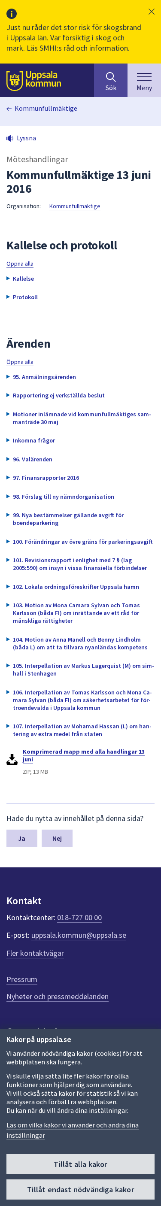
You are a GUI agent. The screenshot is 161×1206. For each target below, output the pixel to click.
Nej (57, 838)
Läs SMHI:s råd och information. (78, 48)
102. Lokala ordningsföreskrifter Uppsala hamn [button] (76, 587)
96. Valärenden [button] (32, 459)
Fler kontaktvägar (35, 953)
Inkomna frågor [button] (34, 440)
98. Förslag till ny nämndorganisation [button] (63, 496)
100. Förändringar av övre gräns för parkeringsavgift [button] (83, 541)
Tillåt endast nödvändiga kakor (80, 1189)
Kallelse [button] (23, 278)
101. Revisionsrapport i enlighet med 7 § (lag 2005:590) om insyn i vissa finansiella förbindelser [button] (80, 564)
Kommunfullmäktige (46, 108)
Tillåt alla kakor (80, 1164)
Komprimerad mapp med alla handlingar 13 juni (84, 755)
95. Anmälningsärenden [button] (44, 377)
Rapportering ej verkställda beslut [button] (59, 395)
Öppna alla (19, 263)
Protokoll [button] (25, 297)
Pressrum (21, 979)
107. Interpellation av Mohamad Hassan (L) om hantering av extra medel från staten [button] (82, 730)
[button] (151, 11)
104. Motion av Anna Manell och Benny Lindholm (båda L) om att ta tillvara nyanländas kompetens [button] (80, 643)
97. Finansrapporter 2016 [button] (46, 478)
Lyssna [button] (26, 137)
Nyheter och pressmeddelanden (57, 996)
